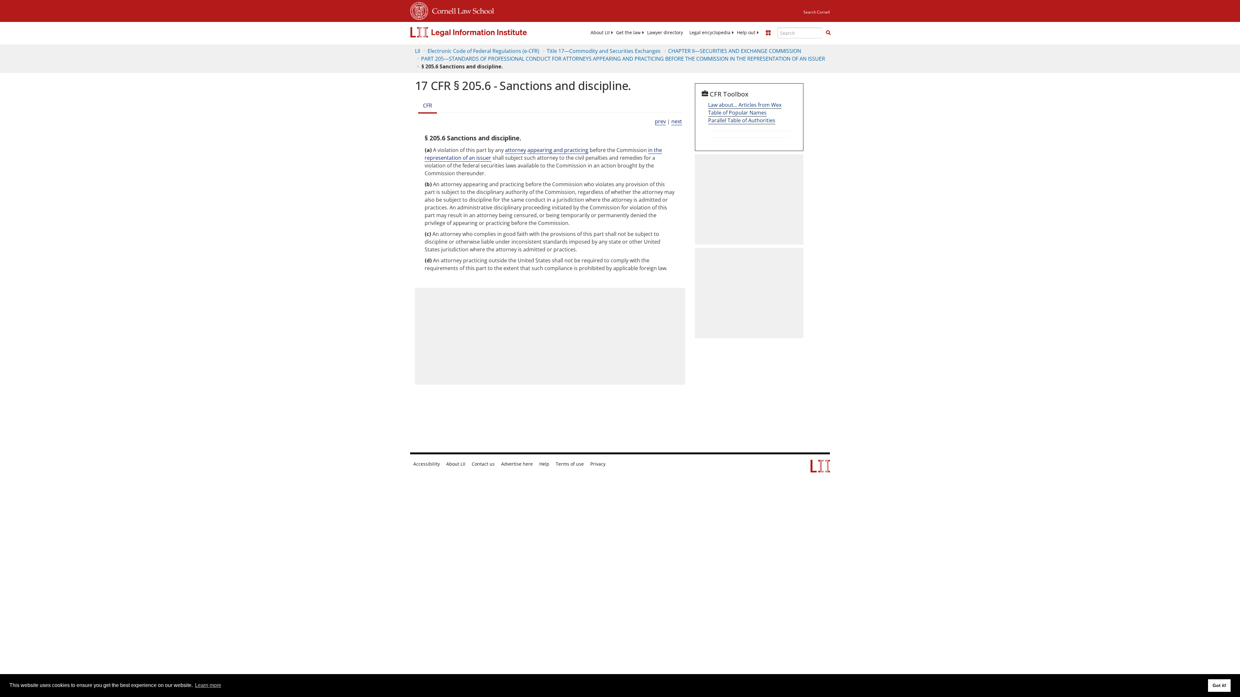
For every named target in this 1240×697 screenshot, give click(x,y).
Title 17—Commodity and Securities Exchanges (604, 51)
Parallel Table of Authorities (741, 120)
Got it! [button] (1219, 685)
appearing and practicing (557, 150)
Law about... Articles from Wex (744, 104)
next (676, 121)
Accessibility (426, 464)
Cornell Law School (461, 10)
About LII (600, 32)
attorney (515, 150)
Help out (746, 32)
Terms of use (570, 464)
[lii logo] (482, 32)
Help (544, 464)
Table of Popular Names (737, 112)
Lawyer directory (665, 32)
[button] (828, 32)
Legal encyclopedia (709, 32)
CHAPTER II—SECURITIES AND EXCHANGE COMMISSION (734, 51)
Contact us (483, 464)
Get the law (628, 32)
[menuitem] (600, 32)
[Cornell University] (419, 10)
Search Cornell (816, 12)
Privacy (597, 464)
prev (660, 121)
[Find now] (828, 33)
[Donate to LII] (768, 32)
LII (417, 51)
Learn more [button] (208, 685)
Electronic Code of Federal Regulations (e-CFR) (483, 51)
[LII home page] (820, 469)
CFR (427, 105)
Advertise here (517, 464)
